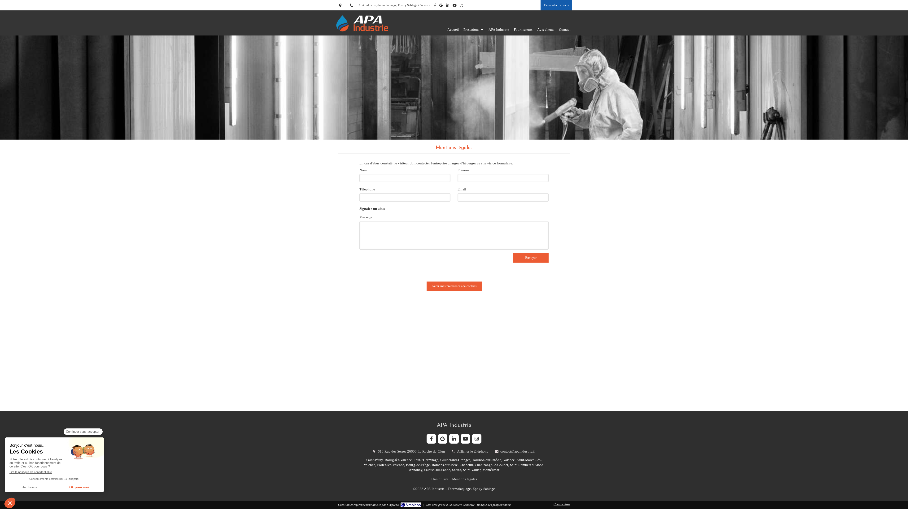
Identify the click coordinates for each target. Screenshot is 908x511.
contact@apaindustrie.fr (518, 451)
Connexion (562, 504)
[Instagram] (461, 6)
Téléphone (367, 189)
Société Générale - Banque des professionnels (482, 505)
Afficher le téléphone (472, 451)
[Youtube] (455, 6)
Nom (363, 170)
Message (365, 217)
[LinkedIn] (447, 6)
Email (462, 189)
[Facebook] (435, 6)
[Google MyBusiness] (441, 6)
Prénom (463, 170)
